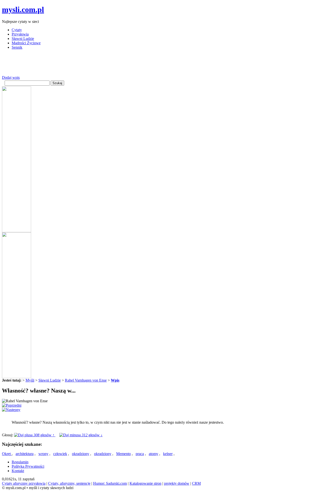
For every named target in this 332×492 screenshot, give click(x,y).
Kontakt (18, 471)
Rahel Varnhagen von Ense (86, 380)
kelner (168, 454)
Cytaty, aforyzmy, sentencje (69, 483)
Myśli (30, 380)
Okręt (7, 454)
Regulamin (20, 462)
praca (140, 454)
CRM (196, 483)
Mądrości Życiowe (26, 43)
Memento (123, 454)
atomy (153, 454)
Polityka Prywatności (28, 466)
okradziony (80, 454)
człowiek (60, 454)
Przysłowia (20, 34)
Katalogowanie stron (145, 483)
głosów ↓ (92, 435)
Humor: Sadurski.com (110, 483)
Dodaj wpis (11, 77)
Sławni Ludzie (23, 38)
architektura (25, 454)
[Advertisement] (90, 64)
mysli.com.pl (23, 9)
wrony (43, 454)
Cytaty (17, 30)
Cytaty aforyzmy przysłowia (23, 483)
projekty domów (176, 483)
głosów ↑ (44, 435)
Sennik (17, 47)
